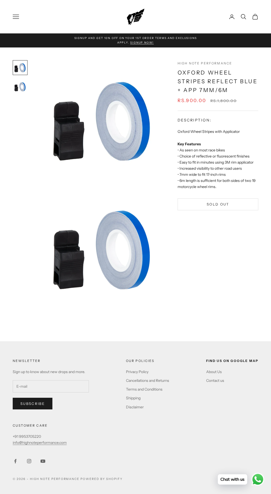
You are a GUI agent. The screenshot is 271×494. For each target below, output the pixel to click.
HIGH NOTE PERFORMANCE (205, 63)
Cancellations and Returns (147, 380)
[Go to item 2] (20, 86)
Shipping (133, 398)
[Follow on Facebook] (15, 461)
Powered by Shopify (101, 479)
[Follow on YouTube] (43, 461)
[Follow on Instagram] (29, 461)
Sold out (218, 204)
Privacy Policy (137, 371)
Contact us (215, 380)
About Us (214, 371)
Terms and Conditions (144, 389)
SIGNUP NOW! (142, 42)
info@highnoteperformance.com (40, 442)
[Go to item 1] (20, 67)
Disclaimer (135, 407)
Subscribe (32, 403)
